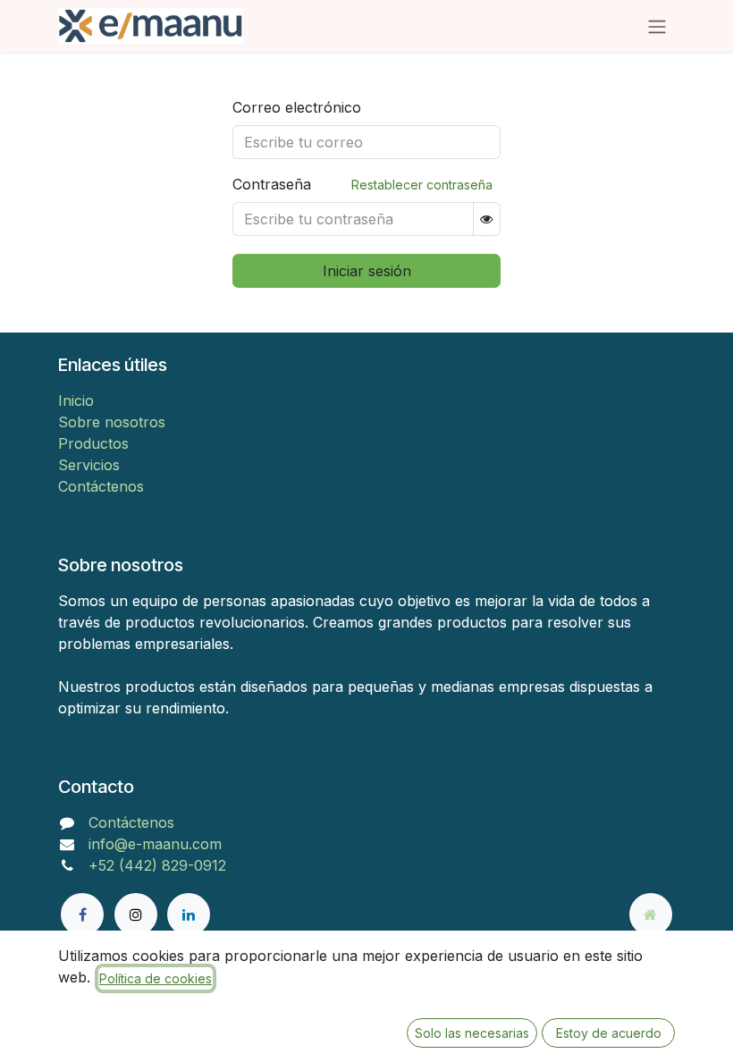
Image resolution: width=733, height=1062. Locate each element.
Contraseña (271, 184)
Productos (93, 443)
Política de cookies (155, 978)
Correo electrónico (296, 107)
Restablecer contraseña (422, 184)
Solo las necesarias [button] (472, 1033)
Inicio (76, 400)
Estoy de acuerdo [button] (608, 1033)
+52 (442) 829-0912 (157, 865)
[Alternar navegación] (657, 26)
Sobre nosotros (111, 422)
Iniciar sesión (367, 271)
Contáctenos (101, 486)
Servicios (89, 465)
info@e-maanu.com (155, 844)
